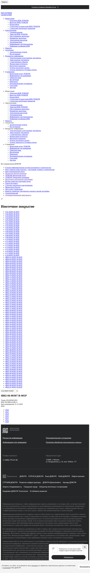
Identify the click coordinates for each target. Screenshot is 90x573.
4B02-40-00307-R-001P (13, 334)
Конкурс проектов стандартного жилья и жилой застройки (27, 191)
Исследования (15, 54)
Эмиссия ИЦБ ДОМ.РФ (19, 34)
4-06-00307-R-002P (12, 231)
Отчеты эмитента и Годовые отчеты (23, 70)
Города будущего (11, 183)
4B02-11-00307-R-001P (13, 277)
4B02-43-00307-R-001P (13, 340)
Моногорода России (12, 187)
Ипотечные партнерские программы (19, 179)
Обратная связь (15, 78)
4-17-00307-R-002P (12, 253)
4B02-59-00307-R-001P (13, 371)
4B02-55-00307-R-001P (13, 363)
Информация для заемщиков (20, 76)
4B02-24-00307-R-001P (13, 302)
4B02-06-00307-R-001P (13, 267)
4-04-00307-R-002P (12, 227)
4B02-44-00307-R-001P (13, 342)
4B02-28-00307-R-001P (13, 310)
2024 (7, 414)
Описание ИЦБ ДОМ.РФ (19, 20)
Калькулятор (14, 24)
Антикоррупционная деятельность (18, 195)
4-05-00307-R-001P (12, 220)
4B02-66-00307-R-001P (13, 385)
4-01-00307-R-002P (12, 222)
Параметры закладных (18, 38)
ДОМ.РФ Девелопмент (52, 482)
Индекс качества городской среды (18, 181)
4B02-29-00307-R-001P (13, 312)
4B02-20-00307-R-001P (13, 294)
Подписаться (68, 557)
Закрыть (4, 2)
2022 (7, 418)
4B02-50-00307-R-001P (13, 354)
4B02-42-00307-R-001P (13, 338)
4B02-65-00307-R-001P (13, 383)
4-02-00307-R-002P (12, 224)
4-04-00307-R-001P (12, 218)
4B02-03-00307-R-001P (13, 261)
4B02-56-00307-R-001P (13, 365)
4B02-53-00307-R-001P (13, 359)
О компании (9, 72)
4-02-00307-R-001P (12, 214)
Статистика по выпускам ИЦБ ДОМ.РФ (25, 26)
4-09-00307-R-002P (12, 237)
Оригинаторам (10, 30)
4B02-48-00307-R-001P (13, 350)
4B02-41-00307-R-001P (13, 336)
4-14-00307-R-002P (12, 247)
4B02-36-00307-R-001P (13, 326)
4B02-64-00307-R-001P (13, 381)
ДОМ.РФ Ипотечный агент (15, 175)
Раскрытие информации (14, 56)
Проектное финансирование (16, 173)
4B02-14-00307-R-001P (13, 283)
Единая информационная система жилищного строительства (28, 168)
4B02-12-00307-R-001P (13, 279)
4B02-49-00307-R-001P (13, 352)
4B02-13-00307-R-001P (13, 281)
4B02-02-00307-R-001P (13, 259)
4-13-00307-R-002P (12, 245)
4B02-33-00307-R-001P (13, 320)
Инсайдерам (14, 80)
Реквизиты (14, 82)
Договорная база (16, 42)
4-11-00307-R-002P (12, 241)
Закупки (13, 87)
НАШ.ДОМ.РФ (64, 476)
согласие (34, 565)
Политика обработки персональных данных (63, 442)
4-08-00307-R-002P (12, 235)
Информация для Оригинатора (21, 44)
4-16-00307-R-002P (12, 251)
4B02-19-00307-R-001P (13, 293)
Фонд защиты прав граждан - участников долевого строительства (30, 169)
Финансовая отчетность (19, 64)
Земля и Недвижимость (12, 487)
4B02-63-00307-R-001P (13, 379)
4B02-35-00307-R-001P (13, 324)
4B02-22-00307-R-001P (13, 298)
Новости (8, 48)
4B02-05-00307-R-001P (13, 265)
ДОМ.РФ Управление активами (17, 177)
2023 (7, 416)
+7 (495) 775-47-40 (10, 460)
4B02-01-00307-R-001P (13, 257)
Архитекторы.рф (11, 193)
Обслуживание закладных (19, 36)
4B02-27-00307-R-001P (13, 308)
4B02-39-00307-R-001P (13, 332)
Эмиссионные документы (19, 60)
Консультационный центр (15, 171)
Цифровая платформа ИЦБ (20, 46)
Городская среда (30, 487)
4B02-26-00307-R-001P (13, 306)
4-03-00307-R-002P (12, 226)
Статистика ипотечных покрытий (22, 28)
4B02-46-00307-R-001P (13, 346)
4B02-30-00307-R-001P (13, 314)
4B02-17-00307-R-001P (13, 289)
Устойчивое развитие (38, 491)
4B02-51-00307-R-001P (13, 356)
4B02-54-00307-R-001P (13, 361)
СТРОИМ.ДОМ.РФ (10, 482)
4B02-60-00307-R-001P (13, 373)
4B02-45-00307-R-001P (13, 344)
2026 (7, 410)
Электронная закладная (18, 40)
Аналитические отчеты (18, 52)
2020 (7, 422)
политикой (6, 568)
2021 (7, 420)
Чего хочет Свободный (13, 189)
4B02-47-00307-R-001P (13, 348)
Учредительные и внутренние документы (25, 58)
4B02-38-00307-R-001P (13, 330)
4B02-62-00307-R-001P (13, 377)
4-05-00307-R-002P (12, 229)
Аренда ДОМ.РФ (69, 482)
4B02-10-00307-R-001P (13, 275)
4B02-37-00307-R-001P (13, 328)
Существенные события (19, 62)
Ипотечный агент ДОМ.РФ (20, 74)
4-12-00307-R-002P (12, 243)
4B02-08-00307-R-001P (13, 271)
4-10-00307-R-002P (12, 239)
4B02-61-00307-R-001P (13, 375)
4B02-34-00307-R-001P (13, 322)
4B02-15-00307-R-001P (13, 285)
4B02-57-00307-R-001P (13, 367)
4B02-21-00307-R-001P (13, 296)
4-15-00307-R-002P (12, 249)
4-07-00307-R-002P (12, 233)
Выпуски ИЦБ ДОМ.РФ (19, 22)
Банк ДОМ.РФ (51, 476)
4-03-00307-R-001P (12, 216)
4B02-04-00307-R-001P (13, 263)
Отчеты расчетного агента (19, 68)
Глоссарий (13, 85)
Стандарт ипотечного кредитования (18, 185)
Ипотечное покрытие (18, 66)
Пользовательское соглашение (21, 83)
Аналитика (9, 50)
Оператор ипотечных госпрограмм (53, 487)
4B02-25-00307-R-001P (13, 304)
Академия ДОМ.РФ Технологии (15, 491)
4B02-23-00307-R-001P (13, 300)
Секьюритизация (16, 32)
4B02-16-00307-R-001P (13, 287)
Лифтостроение (78, 476)
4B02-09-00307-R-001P (13, 273)
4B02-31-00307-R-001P (13, 316)
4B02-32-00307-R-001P (13, 318)
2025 (7, 412)
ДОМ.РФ (23, 476)
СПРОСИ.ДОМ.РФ (35, 476)
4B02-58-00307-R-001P (13, 369)
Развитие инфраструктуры (30, 482)
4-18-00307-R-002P (12, 255)
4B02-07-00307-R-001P (13, 269)
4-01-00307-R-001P (12, 212)
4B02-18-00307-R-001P (13, 291)
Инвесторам (9, 18)
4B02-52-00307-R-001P (13, 358)
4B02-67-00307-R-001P (13, 387)
